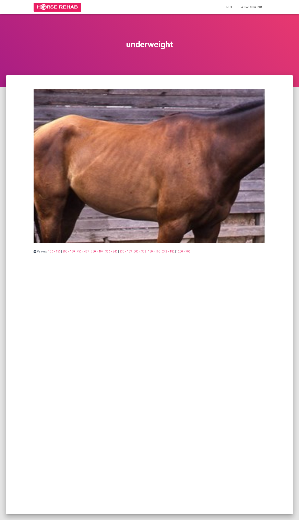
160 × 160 (154, 251)
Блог (229, 7)
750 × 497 (83, 251)
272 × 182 (168, 251)
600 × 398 (140, 251)
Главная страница (250, 7)
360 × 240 (111, 251)
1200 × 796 (183, 251)
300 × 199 (68, 251)
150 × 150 (54, 251)
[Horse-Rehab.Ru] (57, 7)
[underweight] (149, 166)
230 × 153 (125, 251)
